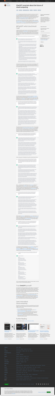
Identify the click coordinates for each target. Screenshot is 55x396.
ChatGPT (17, 14)
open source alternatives (28, 218)
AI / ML (5, 354)
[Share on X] (40, 46)
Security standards (29, 367)
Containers (5, 370)
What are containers (19, 370)
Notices (36, 367)
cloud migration (35, 21)
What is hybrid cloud (32, 365)
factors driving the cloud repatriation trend (28, 127)
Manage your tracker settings (42, 392)
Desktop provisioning (26, 376)
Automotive (17, 379)
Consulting (17, 354)
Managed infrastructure (7, 352)
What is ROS (21, 356)
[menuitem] (47, 1)
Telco (27, 379)
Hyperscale (17, 363)
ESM (22, 367)
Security (5, 367)
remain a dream (35, 99)
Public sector (24, 379)
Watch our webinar (19, 314)
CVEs (33, 367)
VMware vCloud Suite (35, 216)
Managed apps (18, 352)
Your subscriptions (18, 374)
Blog (5, 3)
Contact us (6, 384)
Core (24, 372)
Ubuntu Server (6, 363)
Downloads (6, 372)
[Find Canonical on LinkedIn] (40, 384)
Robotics (5, 356)
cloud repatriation (29, 310)
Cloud (5, 365)
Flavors (25, 361)
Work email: (42, 31)
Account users (24, 374)
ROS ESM (17, 356)
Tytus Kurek (8, 4)
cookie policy (13, 393)
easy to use (24, 248)
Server (20, 372)
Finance (30, 379)
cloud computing (19, 21)
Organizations (18, 361)
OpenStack (6, 347)
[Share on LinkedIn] (43, 46)
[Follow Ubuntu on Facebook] (38, 384)
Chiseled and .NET (30, 370)
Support (20, 347)
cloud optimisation (22, 310)
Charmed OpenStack (30, 246)
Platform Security (18, 367)
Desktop (17, 372)
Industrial (21, 379)
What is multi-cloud (38, 365)
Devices (31, 376)
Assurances (38, 367)
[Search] (50, 1)
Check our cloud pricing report (21, 311)
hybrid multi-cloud (33, 188)
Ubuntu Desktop (6, 361)
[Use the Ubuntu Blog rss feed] (48, 384)
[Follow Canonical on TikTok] (46, 384)
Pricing (27, 374)
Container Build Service (36, 370)
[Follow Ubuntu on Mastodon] (36, 384)
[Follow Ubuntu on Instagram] (42, 384)
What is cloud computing (19, 365)
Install (17, 347)
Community (25, 356)
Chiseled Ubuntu (24, 370)
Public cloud (43, 365)
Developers (22, 361)
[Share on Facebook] (41, 46)
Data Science (21, 354)
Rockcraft (41, 370)
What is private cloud (26, 365)
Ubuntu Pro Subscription (19, 376)
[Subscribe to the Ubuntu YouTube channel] (44, 384)
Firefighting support (35, 374)
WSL (22, 372)
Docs (28, 356)
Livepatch (25, 367)
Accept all (48, 392)
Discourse (30, 374)
